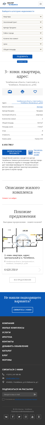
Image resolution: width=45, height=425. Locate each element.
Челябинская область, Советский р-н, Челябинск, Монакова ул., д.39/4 (30, 102)
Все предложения (22, 280)
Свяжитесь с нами (22, 310)
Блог (5, 355)
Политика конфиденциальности (22, 411)
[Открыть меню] (40, 4)
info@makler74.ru (12, 378)
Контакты (8, 341)
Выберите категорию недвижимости (18, 11)
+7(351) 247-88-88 (13, 374)
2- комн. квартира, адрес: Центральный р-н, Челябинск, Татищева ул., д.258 (19, 256)
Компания (8, 323)
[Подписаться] (35, 394)
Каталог (7, 350)
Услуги (6, 332)
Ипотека (7, 337)
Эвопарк (40, 107)
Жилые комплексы (13, 327)
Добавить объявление (15, 346)
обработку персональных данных (26, 399)
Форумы (7, 360)
